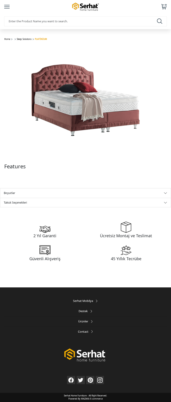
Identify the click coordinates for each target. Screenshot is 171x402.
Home (7, 39)
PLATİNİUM (41, 39)
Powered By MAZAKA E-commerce (85, 398)
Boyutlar (9, 193)
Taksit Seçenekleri (15, 202)
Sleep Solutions (24, 39)
